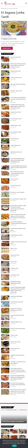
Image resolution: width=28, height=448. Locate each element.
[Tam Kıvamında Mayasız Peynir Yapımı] (5, 230)
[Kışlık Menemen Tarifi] (5, 127)
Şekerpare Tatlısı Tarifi (16, 91)
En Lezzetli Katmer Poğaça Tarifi (18, 199)
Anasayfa (4, 8)
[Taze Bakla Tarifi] (5, 141)
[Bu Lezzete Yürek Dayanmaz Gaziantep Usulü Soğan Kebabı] (5, 385)
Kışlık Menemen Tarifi (15, 125)
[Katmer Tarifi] (5, 250)
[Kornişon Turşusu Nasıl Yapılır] (5, 330)
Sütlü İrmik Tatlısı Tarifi (16, 152)
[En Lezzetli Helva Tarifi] (5, 121)
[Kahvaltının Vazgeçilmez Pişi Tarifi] (5, 357)
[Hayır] (26, 443)
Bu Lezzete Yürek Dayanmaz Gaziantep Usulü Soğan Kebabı (17, 384)
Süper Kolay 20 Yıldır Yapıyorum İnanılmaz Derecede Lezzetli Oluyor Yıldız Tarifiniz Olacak (18, 391)
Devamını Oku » (7, 48)
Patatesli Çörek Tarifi (15, 112)
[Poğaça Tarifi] (9, 3)
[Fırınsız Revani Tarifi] (5, 187)
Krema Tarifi (13, 262)
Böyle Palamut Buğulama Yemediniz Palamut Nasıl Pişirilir (18, 222)
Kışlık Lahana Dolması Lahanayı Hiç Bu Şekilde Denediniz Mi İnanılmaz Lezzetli (18, 65)
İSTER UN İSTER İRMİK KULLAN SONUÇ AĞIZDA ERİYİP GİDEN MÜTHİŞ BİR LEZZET (17, 160)
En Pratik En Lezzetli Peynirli (17, 192)
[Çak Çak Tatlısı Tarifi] (5, 59)
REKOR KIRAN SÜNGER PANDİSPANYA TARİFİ (15, 282)
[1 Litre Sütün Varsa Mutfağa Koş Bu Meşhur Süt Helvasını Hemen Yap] (5, 99)
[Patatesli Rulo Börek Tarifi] (5, 304)
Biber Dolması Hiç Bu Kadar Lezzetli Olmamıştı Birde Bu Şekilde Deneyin (17, 173)
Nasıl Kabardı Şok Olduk (16, 296)
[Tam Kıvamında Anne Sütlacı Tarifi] (5, 317)
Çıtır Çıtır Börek (14, 179)
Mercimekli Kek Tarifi (15, 132)
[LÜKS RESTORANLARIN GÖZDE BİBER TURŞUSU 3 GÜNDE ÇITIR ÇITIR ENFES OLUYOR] (5, 107)
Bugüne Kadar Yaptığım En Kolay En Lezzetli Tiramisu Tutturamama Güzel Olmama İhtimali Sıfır (18, 208)
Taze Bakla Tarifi (14, 139)
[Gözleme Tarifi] (5, 337)
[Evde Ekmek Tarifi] (5, 277)
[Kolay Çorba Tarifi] (5, 257)
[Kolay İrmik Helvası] (5, 350)
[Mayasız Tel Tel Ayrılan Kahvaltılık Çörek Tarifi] (5, 310)
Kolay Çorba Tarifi (14, 255)
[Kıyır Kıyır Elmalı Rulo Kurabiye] (5, 86)
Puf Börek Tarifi (14, 268)
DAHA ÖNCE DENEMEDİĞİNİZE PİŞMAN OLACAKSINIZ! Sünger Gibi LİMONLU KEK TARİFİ (17, 377)
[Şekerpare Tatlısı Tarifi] (5, 93)
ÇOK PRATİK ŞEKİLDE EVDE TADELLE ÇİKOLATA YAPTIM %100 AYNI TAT (18, 167)
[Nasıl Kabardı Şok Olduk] (5, 298)
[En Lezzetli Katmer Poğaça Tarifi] (5, 201)
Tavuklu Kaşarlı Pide (15, 145)
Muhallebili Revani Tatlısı (16, 235)
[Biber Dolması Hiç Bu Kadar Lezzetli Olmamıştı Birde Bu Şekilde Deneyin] (5, 173)
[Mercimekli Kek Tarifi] (5, 134)
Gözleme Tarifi (14, 335)
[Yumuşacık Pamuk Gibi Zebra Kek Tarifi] (5, 244)
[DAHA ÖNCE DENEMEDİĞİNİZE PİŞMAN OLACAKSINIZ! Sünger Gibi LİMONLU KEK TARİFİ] (5, 378)
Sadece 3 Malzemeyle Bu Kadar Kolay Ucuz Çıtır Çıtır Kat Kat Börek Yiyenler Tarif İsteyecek (18, 216)
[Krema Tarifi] (5, 264)
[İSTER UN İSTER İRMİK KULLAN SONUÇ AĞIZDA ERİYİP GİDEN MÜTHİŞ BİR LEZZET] (5, 160)
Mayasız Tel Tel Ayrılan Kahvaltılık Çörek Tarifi (16, 309)
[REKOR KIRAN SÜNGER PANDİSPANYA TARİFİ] (5, 283)
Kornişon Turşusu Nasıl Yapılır (17, 328)
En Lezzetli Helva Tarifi (15, 119)
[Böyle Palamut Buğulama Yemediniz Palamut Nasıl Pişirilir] (5, 224)
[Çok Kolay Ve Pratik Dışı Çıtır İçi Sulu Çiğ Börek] (5, 364)
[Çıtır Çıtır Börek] (5, 181)
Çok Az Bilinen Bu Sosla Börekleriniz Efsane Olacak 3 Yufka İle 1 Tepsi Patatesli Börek (18, 370)
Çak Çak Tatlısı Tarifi (15, 57)
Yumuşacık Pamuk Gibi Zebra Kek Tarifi (18, 242)
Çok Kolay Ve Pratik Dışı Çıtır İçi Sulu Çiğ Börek (18, 362)
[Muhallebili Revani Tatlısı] (5, 237)
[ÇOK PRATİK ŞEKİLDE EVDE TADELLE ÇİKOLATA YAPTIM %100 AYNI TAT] (5, 167)
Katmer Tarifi (13, 248)
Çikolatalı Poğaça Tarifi (16, 322)
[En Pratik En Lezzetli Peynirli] (5, 194)
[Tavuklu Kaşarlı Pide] (5, 147)
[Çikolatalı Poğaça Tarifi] (5, 324)
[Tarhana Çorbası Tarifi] (5, 79)
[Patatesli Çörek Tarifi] (5, 114)
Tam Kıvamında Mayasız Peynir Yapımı (18, 229)
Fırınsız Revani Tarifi (15, 186)
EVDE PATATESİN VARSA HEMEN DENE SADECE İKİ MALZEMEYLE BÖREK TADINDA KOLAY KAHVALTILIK (17, 290)
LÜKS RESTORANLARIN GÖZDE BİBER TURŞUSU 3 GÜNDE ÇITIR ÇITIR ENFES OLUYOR (17, 106)
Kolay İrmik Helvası (15, 348)
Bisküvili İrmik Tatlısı (15, 71)
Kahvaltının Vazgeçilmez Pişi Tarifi (17, 356)
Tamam (14, 445)
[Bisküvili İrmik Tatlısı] (5, 73)
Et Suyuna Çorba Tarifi (8, 39)
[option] (14, 416)
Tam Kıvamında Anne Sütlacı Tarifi (17, 316)
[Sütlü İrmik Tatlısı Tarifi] (5, 154)
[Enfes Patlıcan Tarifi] (5, 344)
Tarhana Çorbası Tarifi (15, 77)
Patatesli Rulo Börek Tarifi (16, 302)
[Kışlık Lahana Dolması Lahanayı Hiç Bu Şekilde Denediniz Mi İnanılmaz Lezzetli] (5, 66)
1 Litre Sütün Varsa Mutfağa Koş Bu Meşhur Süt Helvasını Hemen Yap (18, 99)
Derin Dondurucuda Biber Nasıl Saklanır (13, 422)
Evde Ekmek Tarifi (14, 275)
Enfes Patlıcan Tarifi (15, 342)
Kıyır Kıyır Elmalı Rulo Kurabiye (17, 84)
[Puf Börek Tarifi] (5, 270)
